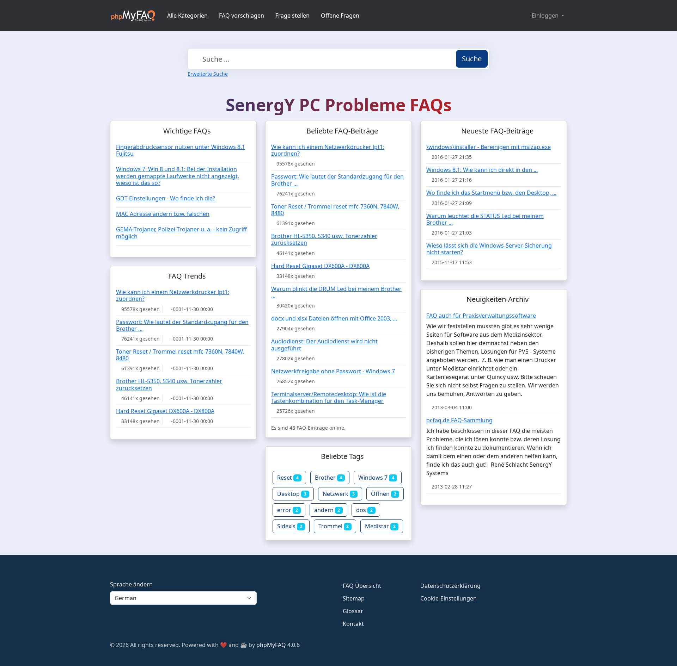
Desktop (291, 494)
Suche (472, 58)
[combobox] (338, 58)
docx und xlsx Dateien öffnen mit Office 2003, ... (334, 318)
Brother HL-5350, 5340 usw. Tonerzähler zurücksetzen (324, 239)
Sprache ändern (131, 584)
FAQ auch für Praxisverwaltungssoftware (481, 315)
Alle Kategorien (187, 15)
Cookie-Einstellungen (448, 598)
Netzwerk (339, 494)
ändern (327, 510)
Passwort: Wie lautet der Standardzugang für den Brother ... (337, 180)
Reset (288, 477)
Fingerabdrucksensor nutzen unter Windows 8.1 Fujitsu (180, 150)
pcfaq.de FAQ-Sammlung (459, 420)
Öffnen (383, 494)
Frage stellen (292, 15)
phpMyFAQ (271, 645)
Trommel (333, 526)
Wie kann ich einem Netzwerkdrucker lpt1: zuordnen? (327, 150)
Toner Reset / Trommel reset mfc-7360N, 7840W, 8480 (335, 210)
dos (364, 510)
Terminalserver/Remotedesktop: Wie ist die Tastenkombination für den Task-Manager (328, 397)
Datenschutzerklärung (450, 586)
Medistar (380, 526)
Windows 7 (376, 477)
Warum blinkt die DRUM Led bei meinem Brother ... (336, 292)
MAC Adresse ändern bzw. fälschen (162, 214)
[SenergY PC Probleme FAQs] (133, 15)
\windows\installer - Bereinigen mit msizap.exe (488, 147)
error (287, 510)
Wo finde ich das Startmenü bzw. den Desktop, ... (491, 193)
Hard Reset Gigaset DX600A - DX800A (320, 266)
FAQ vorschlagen (241, 15)
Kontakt (353, 624)
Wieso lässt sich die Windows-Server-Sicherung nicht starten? (489, 249)
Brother (328, 477)
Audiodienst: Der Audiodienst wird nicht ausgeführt (324, 344)
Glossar (353, 611)
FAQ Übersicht (362, 586)
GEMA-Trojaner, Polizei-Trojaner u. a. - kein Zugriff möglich (181, 232)
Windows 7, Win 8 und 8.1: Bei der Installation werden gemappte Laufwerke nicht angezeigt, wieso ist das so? (177, 175)
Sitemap (354, 598)
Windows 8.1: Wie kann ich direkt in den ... (482, 170)
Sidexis (289, 526)
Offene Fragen (340, 15)
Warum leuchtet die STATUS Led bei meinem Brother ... (485, 219)
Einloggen (546, 15)
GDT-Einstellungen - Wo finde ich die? (165, 198)
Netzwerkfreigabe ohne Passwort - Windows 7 (333, 371)
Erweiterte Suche (208, 73)
